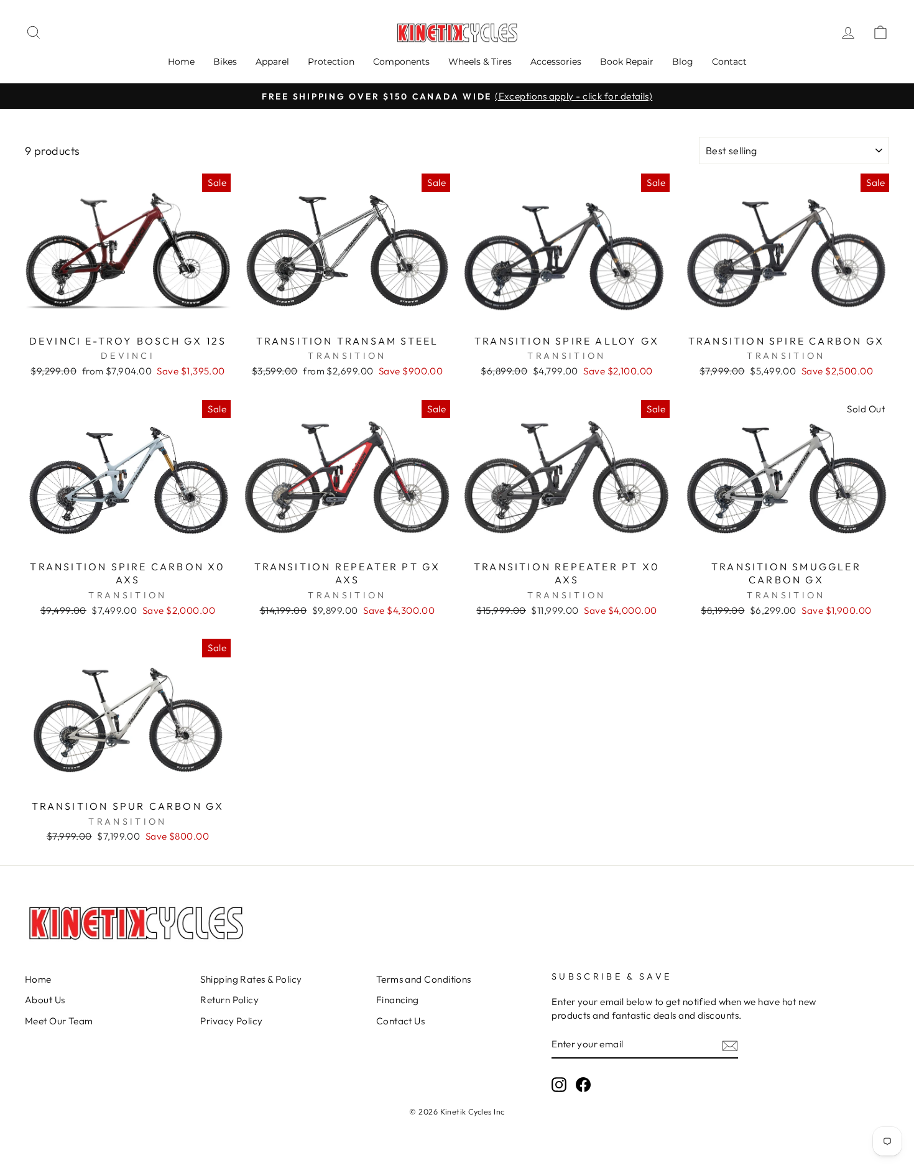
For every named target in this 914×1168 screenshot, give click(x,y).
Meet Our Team (59, 1021)
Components (401, 61)
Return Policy (229, 1000)
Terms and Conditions (423, 979)
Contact (729, 61)
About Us (45, 1000)
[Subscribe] (730, 1045)
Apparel (272, 61)
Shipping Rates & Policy (251, 979)
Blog (682, 61)
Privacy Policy (231, 1021)
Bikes (225, 61)
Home (181, 61)
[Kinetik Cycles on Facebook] (583, 1084)
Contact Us (400, 1021)
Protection (331, 61)
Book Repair (626, 61)
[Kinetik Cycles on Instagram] (559, 1084)
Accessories (555, 61)
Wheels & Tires (480, 61)
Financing (397, 1000)
